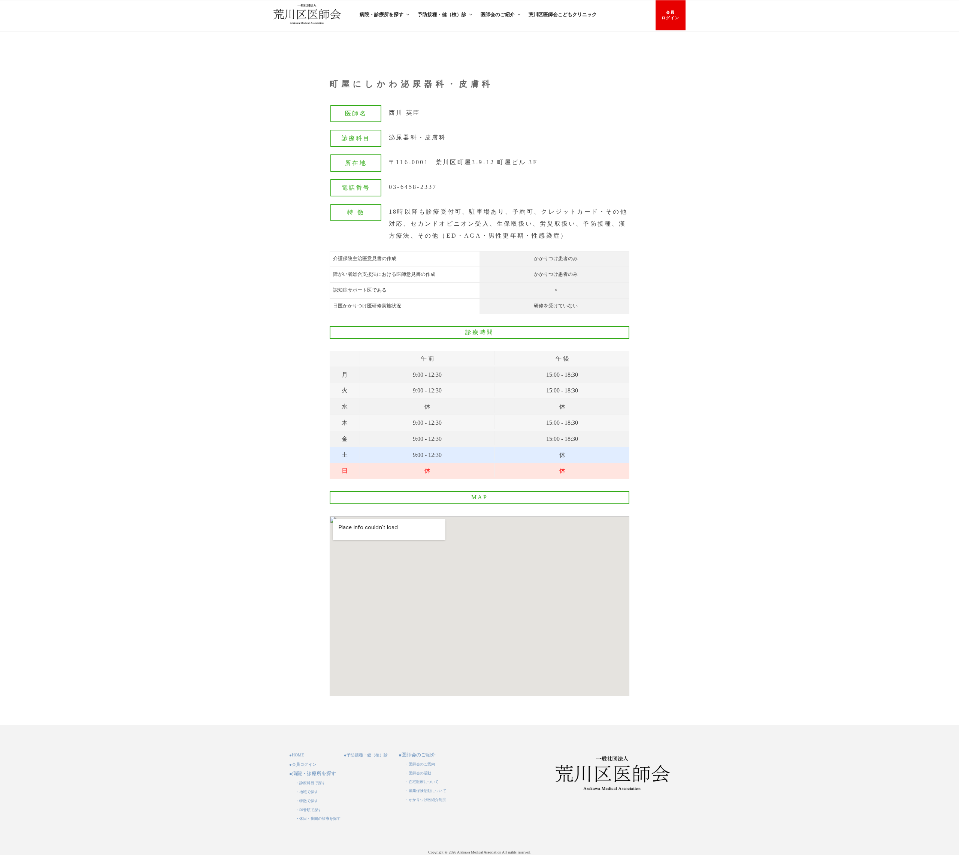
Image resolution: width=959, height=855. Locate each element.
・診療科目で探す (311, 783)
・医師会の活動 (418, 773)
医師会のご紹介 (498, 14)
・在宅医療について (422, 782)
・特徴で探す (307, 801)
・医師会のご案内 (420, 764)
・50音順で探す (309, 810)
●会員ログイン (303, 764)
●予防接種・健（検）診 (366, 755)
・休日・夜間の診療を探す (318, 818)
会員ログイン (671, 15)
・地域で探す (307, 792)
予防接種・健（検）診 (442, 14)
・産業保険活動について (425, 791)
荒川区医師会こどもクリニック (563, 14)
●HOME (296, 755)
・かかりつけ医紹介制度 (425, 800)
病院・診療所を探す (381, 14)
